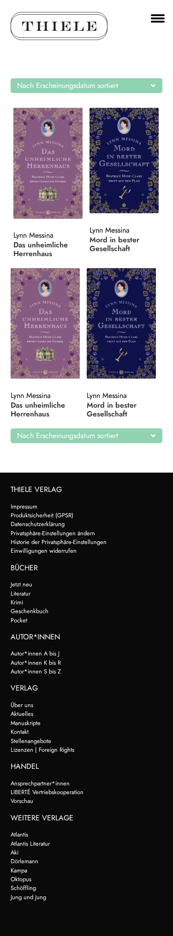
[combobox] (87, 85)
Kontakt (20, 731)
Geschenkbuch (29, 611)
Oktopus (21, 879)
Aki (14, 852)
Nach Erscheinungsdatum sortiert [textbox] (67, 85)
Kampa (19, 870)
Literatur (20, 593)
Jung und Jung (28, 897)
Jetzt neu (21, 584)
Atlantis (19, 834)
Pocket (19, 620)
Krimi (17, 602)
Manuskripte (26, 723)
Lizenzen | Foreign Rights (42, 749)
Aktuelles (22, 713)
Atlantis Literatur (30, 843)
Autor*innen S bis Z (36, 671)
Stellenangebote (31, 741)
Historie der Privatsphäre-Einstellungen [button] (59, 542)
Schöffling (23, 887)
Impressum (24, 506)
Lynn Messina (33, 235)
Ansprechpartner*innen (40, 783)
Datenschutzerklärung (38, 524)
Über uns (22, 705)
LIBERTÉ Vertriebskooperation (47, 792)
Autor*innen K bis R (36, 662)
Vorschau (22, 800)
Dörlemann (24, 861)
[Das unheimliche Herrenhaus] (49, 163)
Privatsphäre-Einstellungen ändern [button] (53, 533)
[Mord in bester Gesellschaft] (125, 160)
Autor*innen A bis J (35, 653)
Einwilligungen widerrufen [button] (44, 550)
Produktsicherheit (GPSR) (42, 515)
